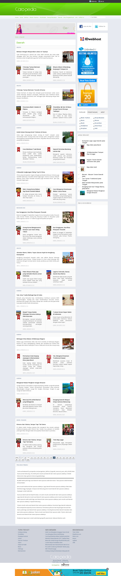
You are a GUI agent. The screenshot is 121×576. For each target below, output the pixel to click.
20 (57, 457)
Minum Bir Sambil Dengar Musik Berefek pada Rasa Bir (59, 540)
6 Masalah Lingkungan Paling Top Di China (31, 172)
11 (28, 457)
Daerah (60, 17)
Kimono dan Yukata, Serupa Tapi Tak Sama (31, 424)
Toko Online (76, 532)
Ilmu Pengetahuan (69, 17)
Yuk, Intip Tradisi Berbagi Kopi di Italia (29, 295)
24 (70, 457)
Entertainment (21, 551)
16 (44, 457)
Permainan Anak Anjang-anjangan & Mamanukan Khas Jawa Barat (31, 358)
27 (19, 460)
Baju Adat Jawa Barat (94, 145)
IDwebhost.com (77, 534)
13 (35, 457)
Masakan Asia (21, 208)
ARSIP (103, 112)
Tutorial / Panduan (23, 540)
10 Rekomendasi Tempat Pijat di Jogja (95, 153)
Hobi (96, 128)
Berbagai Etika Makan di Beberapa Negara (31, 339)
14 (38, 457)
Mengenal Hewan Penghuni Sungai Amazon (31, 383)
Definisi (26, 17)
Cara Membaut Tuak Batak (32, 149)
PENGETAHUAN (92, 112)
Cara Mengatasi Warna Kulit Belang (54, 534)
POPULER (82, 112)
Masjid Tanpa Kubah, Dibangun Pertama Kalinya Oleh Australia (32, 314)
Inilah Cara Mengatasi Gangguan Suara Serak (57, 532)
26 (16, 460)
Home (17, 17)
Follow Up (94, 1)
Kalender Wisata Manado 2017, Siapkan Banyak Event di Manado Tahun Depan (66, 538)
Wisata (19, 47)
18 (51, 457)
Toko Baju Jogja (58, 440)
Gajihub (75, 540)
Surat (21, 17)
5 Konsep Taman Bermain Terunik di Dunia (31, 90)
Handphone (84, 126)
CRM (74, 542)
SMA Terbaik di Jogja (50, 549)
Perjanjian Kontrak (23, 536)
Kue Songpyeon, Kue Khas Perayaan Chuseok (31, 212)
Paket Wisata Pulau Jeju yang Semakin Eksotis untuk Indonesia (32, 274)
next (28, 460)
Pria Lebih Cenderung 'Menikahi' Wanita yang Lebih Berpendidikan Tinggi (64, 547)
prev (17, 457)
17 (47, 457)
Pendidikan (21, 534)
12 (31, 457)
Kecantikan (98, 123)
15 (41, 457)
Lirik (76, 17)
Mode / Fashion (34, 17)
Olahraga (20, 549)
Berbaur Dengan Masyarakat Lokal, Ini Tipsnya (32, 52)
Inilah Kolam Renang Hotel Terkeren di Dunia (32, 132)
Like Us (102, 1)
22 (64, 457)
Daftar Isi (81, 17)
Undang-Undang (22, 532)
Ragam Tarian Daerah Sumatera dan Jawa (94, 160)
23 (67, 457)
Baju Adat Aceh (92, 167)
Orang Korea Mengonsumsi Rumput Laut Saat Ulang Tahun (32, 230)
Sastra (19, 542)
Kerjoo (74, 538)
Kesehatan (43, 17)
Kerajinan (84, 128)
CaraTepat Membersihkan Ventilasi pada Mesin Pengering (60, 536)
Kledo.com (75, 536)
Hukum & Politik (22, 544)
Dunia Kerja (98, 126)
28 (23, 460)
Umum (20, 538)
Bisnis (82, 120)
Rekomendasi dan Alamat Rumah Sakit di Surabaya (58, 544)
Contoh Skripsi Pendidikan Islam (53, 542)
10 (25, 457)
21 (60, 457)
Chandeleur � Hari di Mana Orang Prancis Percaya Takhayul (62, 109)
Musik (82, 123)
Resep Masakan (52, 17)
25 (73, 457)
